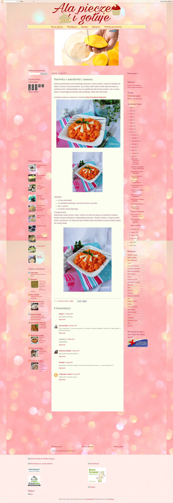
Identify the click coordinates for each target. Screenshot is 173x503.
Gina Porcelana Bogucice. (96, 97)
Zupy (129, 323)
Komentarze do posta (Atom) (67, 451)
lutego (133, 235)
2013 (131, 245)
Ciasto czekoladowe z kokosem (41, 187)
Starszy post (119, 446)
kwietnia (134, 229)
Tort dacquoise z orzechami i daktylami (135, 220)
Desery (129, 277)
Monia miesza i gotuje (37, 335)
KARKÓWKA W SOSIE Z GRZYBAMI (43, 326)
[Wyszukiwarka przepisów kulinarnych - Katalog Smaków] (34, 485)
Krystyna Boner (63, 326)
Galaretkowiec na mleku (41, 166)
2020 (131, 117)
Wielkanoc (131, 318)
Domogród (34, 279)
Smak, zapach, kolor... (37, 348)
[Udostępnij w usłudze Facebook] (84, 301)
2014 (131, 242)
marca (133, 232)
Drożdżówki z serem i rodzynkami (137, 172)
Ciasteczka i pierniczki (134, 268)
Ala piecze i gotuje (135, 96)
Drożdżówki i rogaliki (134, 282)
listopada (134, 138)
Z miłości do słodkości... (37, 361)
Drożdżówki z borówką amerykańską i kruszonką (41, 208)
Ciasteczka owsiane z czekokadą (36, 297)
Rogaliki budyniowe (40, 257)
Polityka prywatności (113, 26)
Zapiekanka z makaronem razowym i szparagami (135, 161)
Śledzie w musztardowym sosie (42, 351)
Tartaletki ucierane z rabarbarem (136, 177)
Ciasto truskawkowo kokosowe (136, 186)
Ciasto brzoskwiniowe (137, 204)
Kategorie (96, 26)
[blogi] (30, 494)
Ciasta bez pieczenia (133, 266)
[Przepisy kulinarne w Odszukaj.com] (34, 472)
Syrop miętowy (41, 246)
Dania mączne (131, 274)
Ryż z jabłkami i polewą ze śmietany (41, 176)
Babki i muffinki (132, 257)
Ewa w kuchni (35, 295)
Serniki (130, 304)
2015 (131, 132)
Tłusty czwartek (132, 312)
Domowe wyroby (132, 279)
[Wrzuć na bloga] (80, 301)
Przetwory (130, 293)
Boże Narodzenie (132, 260)
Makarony (130, 285)
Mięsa (129, 287)
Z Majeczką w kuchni (65, 374)
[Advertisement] (87, 428)
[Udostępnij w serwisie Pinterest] (86, 301)
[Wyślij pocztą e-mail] (78, 301)
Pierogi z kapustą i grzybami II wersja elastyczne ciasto (42, 367)
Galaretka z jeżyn (41, 226)
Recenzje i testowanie (133, 296)
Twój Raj (61, 362)
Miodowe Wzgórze (36, 314)
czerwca (133, 153)
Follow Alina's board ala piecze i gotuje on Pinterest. (135, 86)
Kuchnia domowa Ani (37, 301)
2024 (131, 108)
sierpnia (133, 147)
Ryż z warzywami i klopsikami (136, 195)
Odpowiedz (62, 319)
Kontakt (84, 26)
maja (132, 156)
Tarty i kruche (131, 309)
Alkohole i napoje (132, 255)
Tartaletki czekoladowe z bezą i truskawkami (137, 167)
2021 (131, 114)
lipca (132, 150)
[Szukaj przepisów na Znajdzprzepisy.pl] (91, 487)
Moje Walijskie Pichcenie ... (39, 323)
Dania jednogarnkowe (134, 271)
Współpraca (72, 26)
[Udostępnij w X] (82, 301)
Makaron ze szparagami (137, 211)
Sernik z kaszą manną (41, 216)
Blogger (111, 499)
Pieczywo (130, 290)
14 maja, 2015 (69, 314)
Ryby (129, 298)
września (134, 144)
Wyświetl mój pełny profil (135, 99)
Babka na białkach (136, 225)
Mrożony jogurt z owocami (41, 304)
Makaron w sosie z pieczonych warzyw (42, 339)
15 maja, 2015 (75, 351)
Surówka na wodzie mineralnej (42, 237)
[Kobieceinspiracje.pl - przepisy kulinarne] (40, 463)
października (135, 141)
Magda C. (62, 314)
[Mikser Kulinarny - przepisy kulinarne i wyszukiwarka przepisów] (97, 482)
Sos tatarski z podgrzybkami (136, 181)
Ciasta (129, 263)
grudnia (133, 135)
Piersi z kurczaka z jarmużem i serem (136, 215)
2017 (131, 126)
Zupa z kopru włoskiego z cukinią (137, 200)
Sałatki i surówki (132, 301)
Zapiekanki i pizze (133, 320)
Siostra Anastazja (132, 307)
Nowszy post (56, 446)
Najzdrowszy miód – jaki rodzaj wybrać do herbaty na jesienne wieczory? (38, 317)
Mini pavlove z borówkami (135, 208)
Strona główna (57, 26)
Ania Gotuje (34, 273)
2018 (131, 123)
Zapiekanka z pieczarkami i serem (38, 275)
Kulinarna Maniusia (65, 351)
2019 (131, 120)
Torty (129, 315)
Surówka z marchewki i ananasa (137, 191)
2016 (131, 129)
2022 (131, 111)
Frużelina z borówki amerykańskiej (41, 197)
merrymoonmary (89, 499)
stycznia (133, 238)
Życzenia (130, 326)
